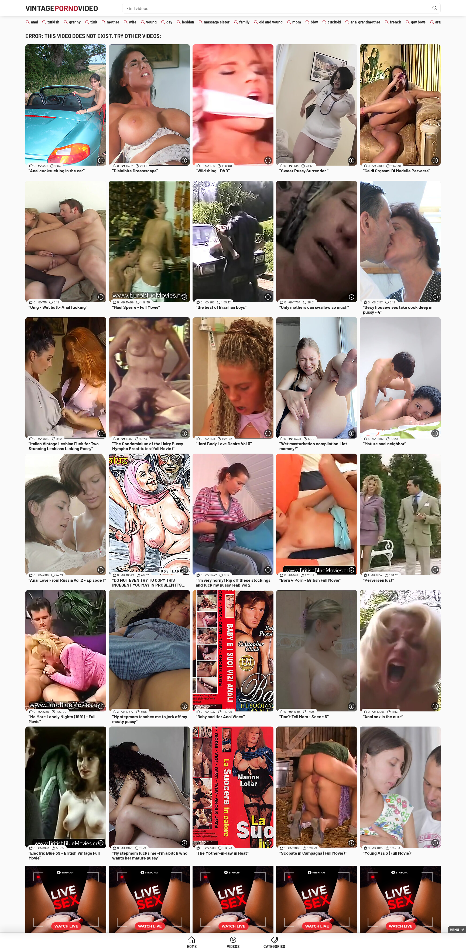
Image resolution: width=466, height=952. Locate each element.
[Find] (435, 8)
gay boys (418, 22)
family (244, 22)
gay (169, 22)
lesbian (188, 22)
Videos (233, 946)
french (395, 22)
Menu (454, 929)
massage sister (216, 22)
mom (296, 22)
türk (93, 22)
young (151, 22)
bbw (314, 22)
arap (439, 22)
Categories (274, 946)
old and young (271, 22)
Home (192, 946)
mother (113, 22)
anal (34, 22)
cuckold (334, 22)
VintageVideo (61, 8)
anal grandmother (365, 22)
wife (132, 22)
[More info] (101, 160)
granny (75, 22)
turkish (53, 22)
